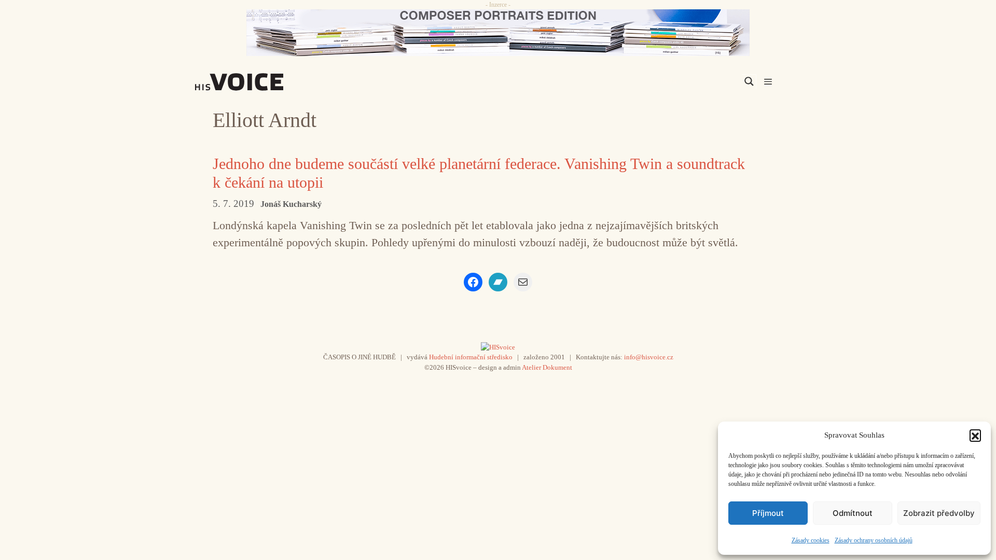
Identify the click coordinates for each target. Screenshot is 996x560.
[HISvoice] (262, 81)
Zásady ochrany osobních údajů (873, 540)
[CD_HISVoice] (498, 32)
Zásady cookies (810, 540)
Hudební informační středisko (471, 357)
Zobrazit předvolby (939, 513)
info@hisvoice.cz (648, 357)
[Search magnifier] (749, 81)
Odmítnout (853, 513)
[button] (975, 435)
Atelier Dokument (547, 367)
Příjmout (768, 513)
